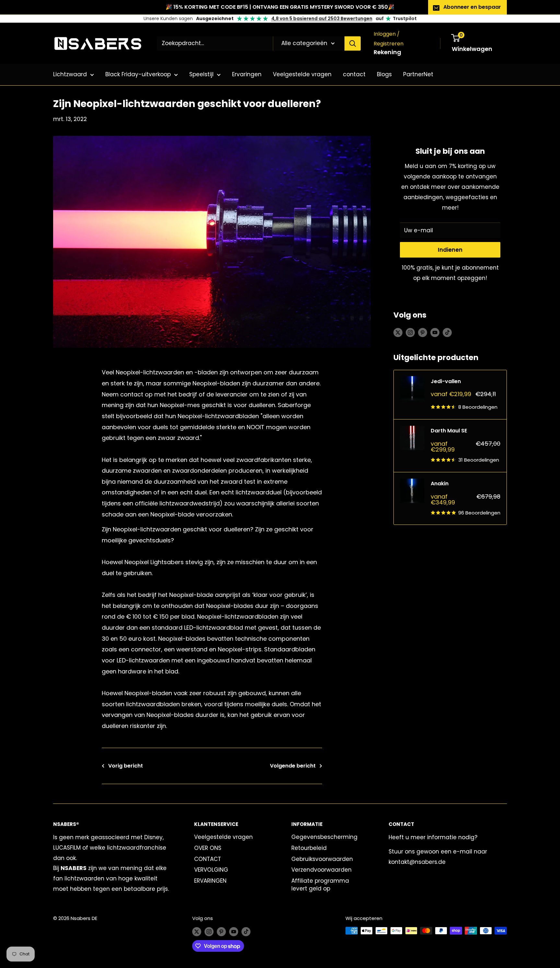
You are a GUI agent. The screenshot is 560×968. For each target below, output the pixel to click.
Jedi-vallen (446, 381)
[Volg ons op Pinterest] (422, 332)
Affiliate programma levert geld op (320, 884)
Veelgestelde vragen (302, 74)
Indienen (450, 250)
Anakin (440, 483)
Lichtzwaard (70, 74)
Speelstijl (201, 74)
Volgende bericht (293, 765)
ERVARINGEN (210, 881)
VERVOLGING (211, 870)
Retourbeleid (309, 848)
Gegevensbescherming (324, 837)
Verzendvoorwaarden (321, 870)
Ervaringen (247, 74)
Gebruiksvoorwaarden (322, 859)
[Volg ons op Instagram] (410, 332)
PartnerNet (418, 74)
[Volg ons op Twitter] (397, 332)
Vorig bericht (125, 765)
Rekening (387, 52)
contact (354, 74)
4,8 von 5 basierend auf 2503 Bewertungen (321, 18)
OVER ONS (207, 848)
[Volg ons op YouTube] (434, 332)
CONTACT (207, 859)
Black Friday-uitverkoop (138, 74)
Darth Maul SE (449, 430)
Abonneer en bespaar (472, 7)
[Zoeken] (352, 43)
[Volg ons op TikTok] (447, 332)
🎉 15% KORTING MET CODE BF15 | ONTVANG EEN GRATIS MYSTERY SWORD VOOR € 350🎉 (280, 7)
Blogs (384, 74)
